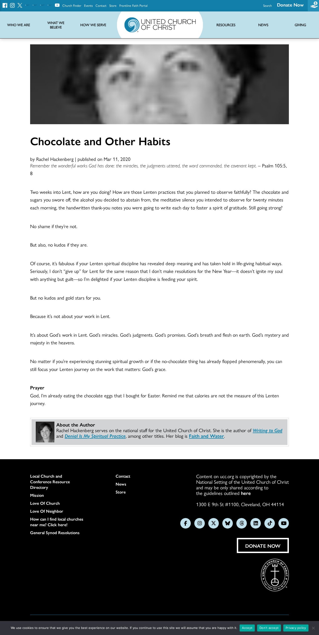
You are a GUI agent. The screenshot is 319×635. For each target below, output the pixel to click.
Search (267, 5)
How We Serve (93, 25)
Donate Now (290, 4)
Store (113, 5)
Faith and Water (206, 435)
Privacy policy (296, 628)
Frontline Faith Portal (133, 5)
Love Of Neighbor (46, 511)
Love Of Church (45, 503)
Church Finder (71, 5)
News (121, 484)
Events (88, 5)
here (246, 492)
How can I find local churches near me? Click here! (56, 521)
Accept (247, 628)
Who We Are (18, 25)
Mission (37, 495)
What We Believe (55, 25)
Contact (101, 5)
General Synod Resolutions (55, 532)
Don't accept (269, 628)
